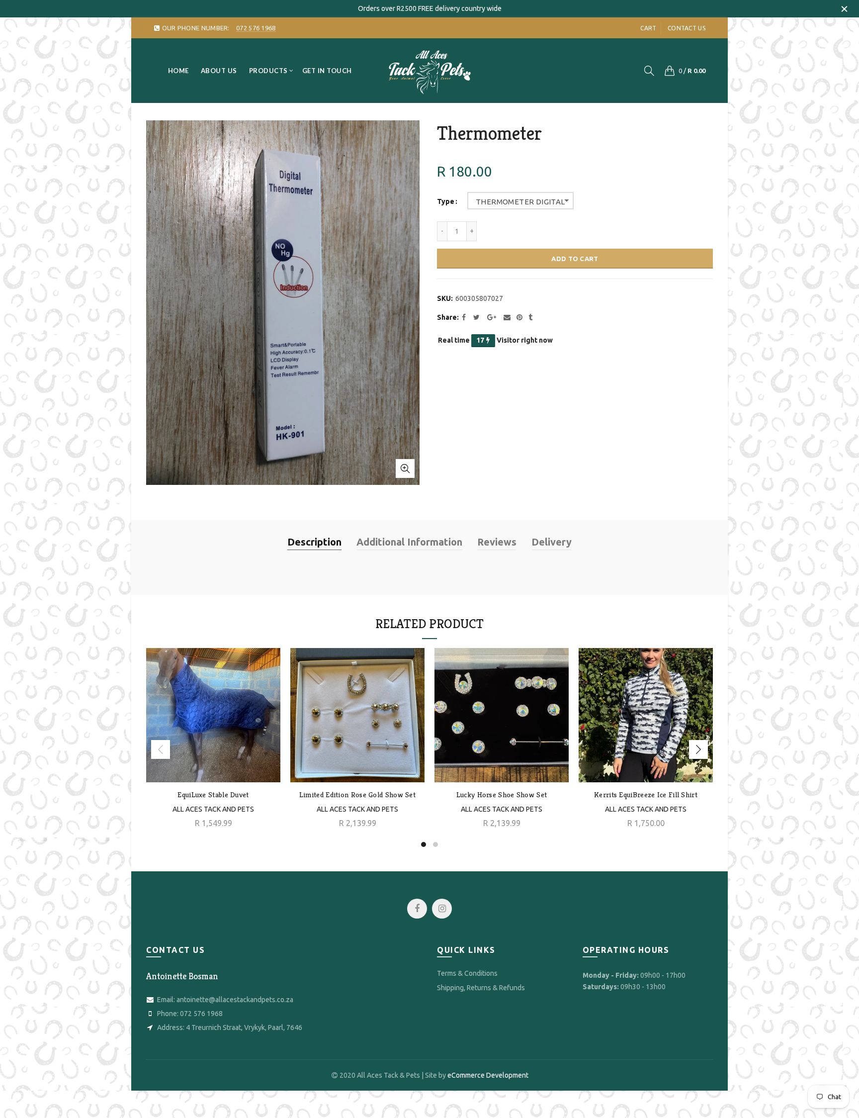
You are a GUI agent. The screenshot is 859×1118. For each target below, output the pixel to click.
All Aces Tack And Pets (213, 809)
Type (445, 201)
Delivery (551, 542)
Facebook (417, 909)
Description (314, 542)
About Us (219, 71)
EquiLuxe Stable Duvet (213, 794)
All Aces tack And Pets (357, 809)
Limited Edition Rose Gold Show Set (357, 794)
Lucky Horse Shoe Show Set (501, 794)
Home (178, 71)
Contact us (686, 28)
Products (268, 71)
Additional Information (409, 542)
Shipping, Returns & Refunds (481, 988)
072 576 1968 (201, 1014)
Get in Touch (327, 71)
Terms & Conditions (467, 973)
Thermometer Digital (520, 201)
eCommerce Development (487, 1075)
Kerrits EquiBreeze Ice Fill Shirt (645, 794)
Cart (648, 28)
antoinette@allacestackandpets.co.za (234, 1000)
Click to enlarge (405, 468)
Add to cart (574, 258)
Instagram (442, 909)
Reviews (496, 542)
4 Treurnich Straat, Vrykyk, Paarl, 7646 (244, 1027)
